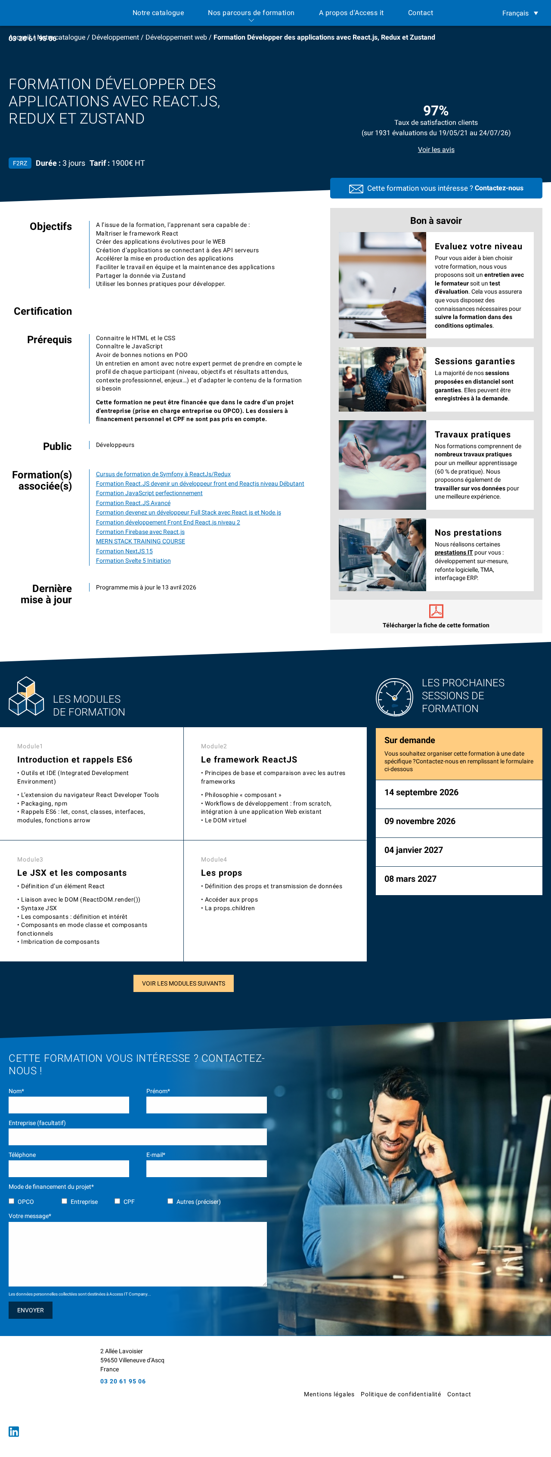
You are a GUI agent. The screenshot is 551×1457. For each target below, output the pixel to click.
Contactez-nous (499, 188)
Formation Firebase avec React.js (140, 531)
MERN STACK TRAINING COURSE (140, 541)
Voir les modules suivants (183, 983)
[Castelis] (514, 1397)
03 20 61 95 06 (33, 38)
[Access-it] (45, 1383)
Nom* (16, 1091)
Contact (420, 13)
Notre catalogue (158, 13)
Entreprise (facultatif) (37, 1122)
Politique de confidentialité (401, 1394)
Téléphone (22, 1154)
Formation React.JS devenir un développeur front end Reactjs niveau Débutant (200, 483)
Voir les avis (436, 150)
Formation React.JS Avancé (133, 502)
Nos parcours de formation (251, 13)
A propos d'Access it (351, 13)
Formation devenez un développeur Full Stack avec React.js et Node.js (188, 512)
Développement (115, 37)
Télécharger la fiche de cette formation (436, 625)
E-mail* (155, 1154)
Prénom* (158, 1091)
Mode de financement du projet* (51, 1186)
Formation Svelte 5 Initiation (133, 560)
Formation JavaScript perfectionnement (149, 493)
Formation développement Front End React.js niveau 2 (168, 522)
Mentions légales (329, 1394)
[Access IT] (42, 13)
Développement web (176, 37)
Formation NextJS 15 (124, 551)
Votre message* (30, 1215)
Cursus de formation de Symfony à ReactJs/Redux (163, 474)
